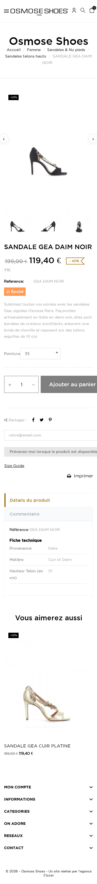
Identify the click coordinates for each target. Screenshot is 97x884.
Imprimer (82, 475)
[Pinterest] (50, 419)
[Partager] (33, 419)
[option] (48, 145)
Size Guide (14, 465)
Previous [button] (4, 139)
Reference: (14, 281)
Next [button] (93, 139)
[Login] (74, 11)
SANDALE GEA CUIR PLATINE (37, 745)
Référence (18, 529)
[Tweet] (42, 419)
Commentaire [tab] (25, 514)
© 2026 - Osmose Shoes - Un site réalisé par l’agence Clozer (49, 873)
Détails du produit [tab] (30, 500)
